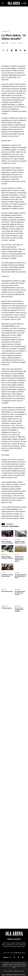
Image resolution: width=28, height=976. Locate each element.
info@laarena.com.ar (19, 952)
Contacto (22, 971)
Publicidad (16, 971)
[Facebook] (10, 957)
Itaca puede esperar (7, 591)
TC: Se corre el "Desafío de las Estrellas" (19, 609)
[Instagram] (14, 957)
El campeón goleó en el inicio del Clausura (20, 593)
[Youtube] (23, 957)
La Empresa (10, 971)
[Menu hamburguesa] (2, 3)
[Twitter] (18, 957)
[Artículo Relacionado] (7, 533)
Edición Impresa (9, 524)
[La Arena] (13, 3)
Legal (5, 971)
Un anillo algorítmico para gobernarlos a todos (20, 576)
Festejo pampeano (6, 608)
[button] (7, 50)
